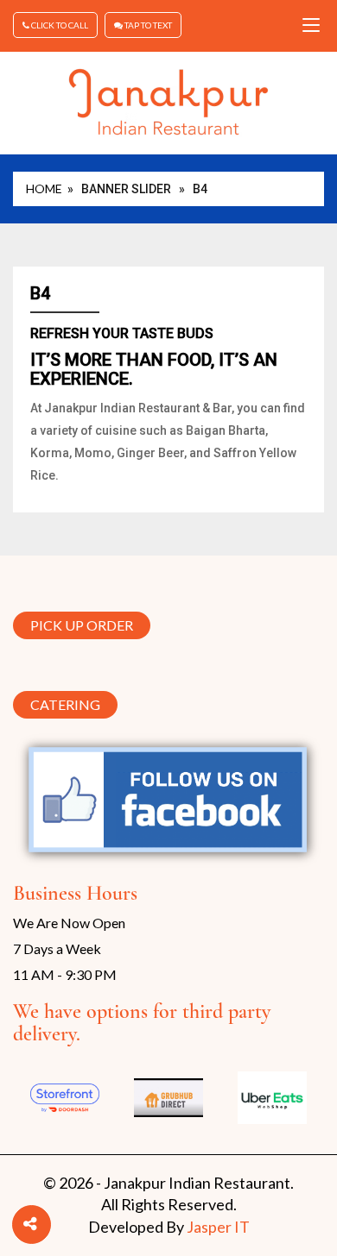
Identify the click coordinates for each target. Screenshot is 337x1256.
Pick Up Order (81, 622)
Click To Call (58, 25)
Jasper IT (218, 1226)
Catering (65, 704)
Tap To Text (147, 25)
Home (44, 188)
